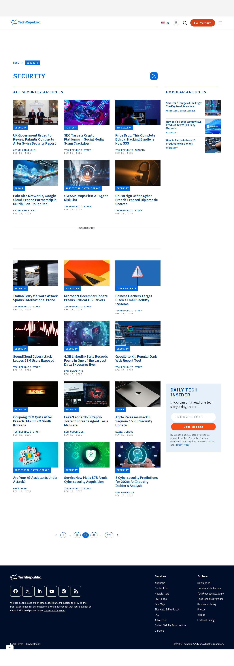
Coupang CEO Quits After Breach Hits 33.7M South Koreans (32, 421)
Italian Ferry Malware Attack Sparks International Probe (35, 298)
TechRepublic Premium (210, 599)
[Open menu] (220, 23)
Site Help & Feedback (167, 609)
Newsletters (162, 593)
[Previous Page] (56, 535)
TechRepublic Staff (77, 150)
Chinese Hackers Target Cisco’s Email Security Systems (133, 300)
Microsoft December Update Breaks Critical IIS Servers (86, 298)
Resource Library (206, 604)
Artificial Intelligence (180, 110)
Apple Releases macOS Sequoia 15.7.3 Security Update (133, 421)
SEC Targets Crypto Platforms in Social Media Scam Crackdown (84, 139)
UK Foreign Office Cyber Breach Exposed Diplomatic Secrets (136, 200)
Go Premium (202, 23)
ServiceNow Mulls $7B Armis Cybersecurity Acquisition (85, 480)
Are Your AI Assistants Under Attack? (35, 480)
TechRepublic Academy (130, 150)
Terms (210, 441)
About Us (160, 583)
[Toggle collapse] (10, 647)
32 (94, 534)
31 (85, 534)
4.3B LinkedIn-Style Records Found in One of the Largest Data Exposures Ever (86, 361)
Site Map (160, 604)
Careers (159, 630)
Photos (201, 609)
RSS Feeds (161, 599)
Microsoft (172, 132)
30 (77, 534)
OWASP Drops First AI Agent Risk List (86, 198)
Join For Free (193, 427)
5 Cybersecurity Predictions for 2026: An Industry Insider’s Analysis (136, 482)
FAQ (157, 614)
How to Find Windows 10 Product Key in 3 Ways (180, 142)
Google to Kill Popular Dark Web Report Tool (136, 359)
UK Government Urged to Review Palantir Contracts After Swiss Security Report (34, 139)
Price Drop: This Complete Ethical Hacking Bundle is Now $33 (135, 139)
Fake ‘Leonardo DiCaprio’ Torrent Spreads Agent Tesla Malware (86, 421)
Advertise (160, 620)
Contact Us (161, 588)
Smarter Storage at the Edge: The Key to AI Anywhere (184, 104)
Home (16, 62)
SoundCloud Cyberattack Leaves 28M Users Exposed (33, 359)
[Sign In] (176, 23)
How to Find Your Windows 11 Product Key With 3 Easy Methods (183, 125)
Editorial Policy (205, 620)
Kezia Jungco (124, 431)
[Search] (185, 23)
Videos (201, 614)
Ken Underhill (74, 371)
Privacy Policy (182, 444)
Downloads (203, 583)
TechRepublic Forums (209, 588)
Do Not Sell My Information (170, 625)
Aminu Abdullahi (24, 150)
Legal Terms (16, 644)
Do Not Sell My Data (54, 610)
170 (109, 534)
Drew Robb (20, 488)
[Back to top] (226, 654)
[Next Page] (118, 535)
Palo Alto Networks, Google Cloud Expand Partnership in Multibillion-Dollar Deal (34, 200)
